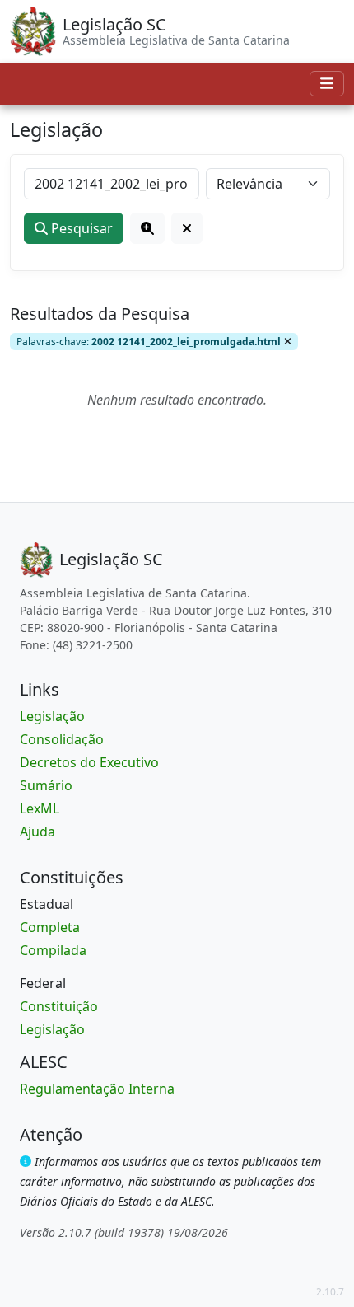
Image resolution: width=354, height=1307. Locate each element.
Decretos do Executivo (89, 762)
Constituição (59, 1006)
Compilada (53, 950)
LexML (39, 808)
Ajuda (37, 831)
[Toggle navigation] (327, 83)
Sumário (46, 785)
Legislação (52, 716)
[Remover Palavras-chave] (287, 342)
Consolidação (62, 739)
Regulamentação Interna (97, 1089)
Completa (50, 927)
